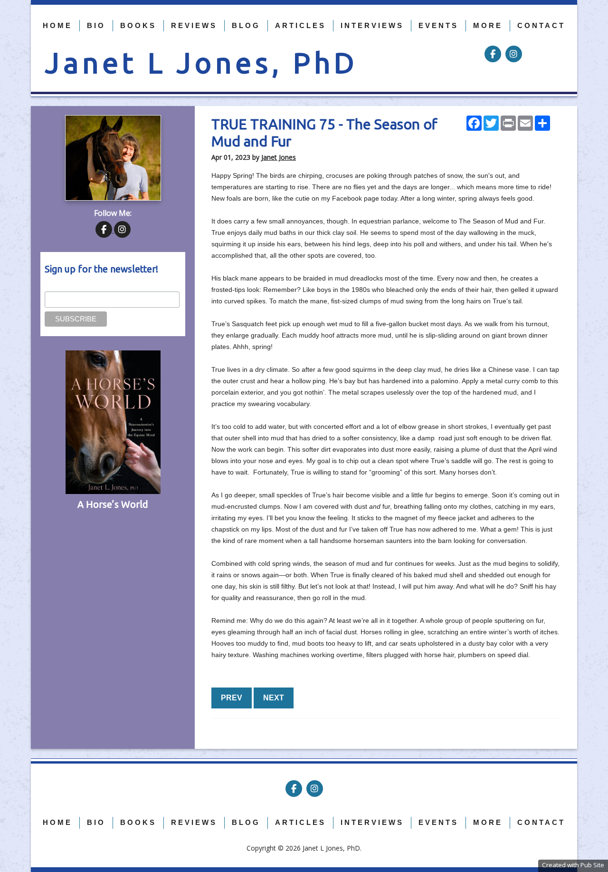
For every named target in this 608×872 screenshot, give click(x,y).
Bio (96, 25)
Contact (541, 25)
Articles (300, 25)
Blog (246, 25)
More (488, 25)
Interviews (372, 25)
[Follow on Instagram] (513, 54)
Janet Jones (278, 157)
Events (438, 25)
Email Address (66, 286)
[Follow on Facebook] (493, 54)
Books (138, 25)
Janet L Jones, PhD (201, 62)
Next (273, 698)
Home (57, 25)
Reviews (194, 25)
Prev (231, 698)
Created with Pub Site (573, 865)
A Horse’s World (112, 504)
